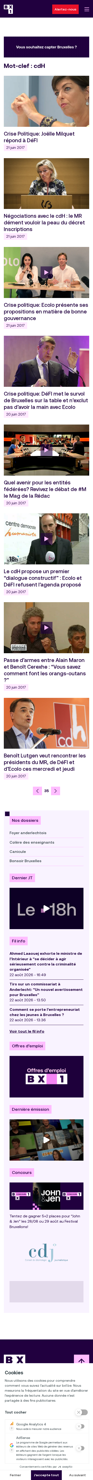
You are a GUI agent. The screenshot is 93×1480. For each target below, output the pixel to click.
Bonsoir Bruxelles (25, 861)
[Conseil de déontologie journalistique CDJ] (46, 1252)
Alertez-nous (65, 9)
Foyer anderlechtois (28, 833)
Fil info (18, 941)
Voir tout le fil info (27, 1031)
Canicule (18, 851)
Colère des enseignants (32, 842)
